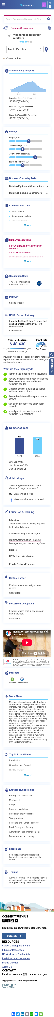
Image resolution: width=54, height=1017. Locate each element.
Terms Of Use (8, 987)
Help (50, 6)
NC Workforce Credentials (16, 954)
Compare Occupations (22, 28)
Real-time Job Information (16, 958)
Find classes (15, 330)
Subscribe (12, 936)
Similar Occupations (20, 240)
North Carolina (17, 49)
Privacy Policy (9, 985)
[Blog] (50, 3)
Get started (14, 593)
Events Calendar (10, 963)
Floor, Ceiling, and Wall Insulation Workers (25, 247)
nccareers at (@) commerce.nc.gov (28, 974)
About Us (7, 967)
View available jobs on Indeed (29, 499)
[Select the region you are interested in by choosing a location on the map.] (46, 50)
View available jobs (23, 493)
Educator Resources (13, 950)
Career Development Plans (16, 946)
